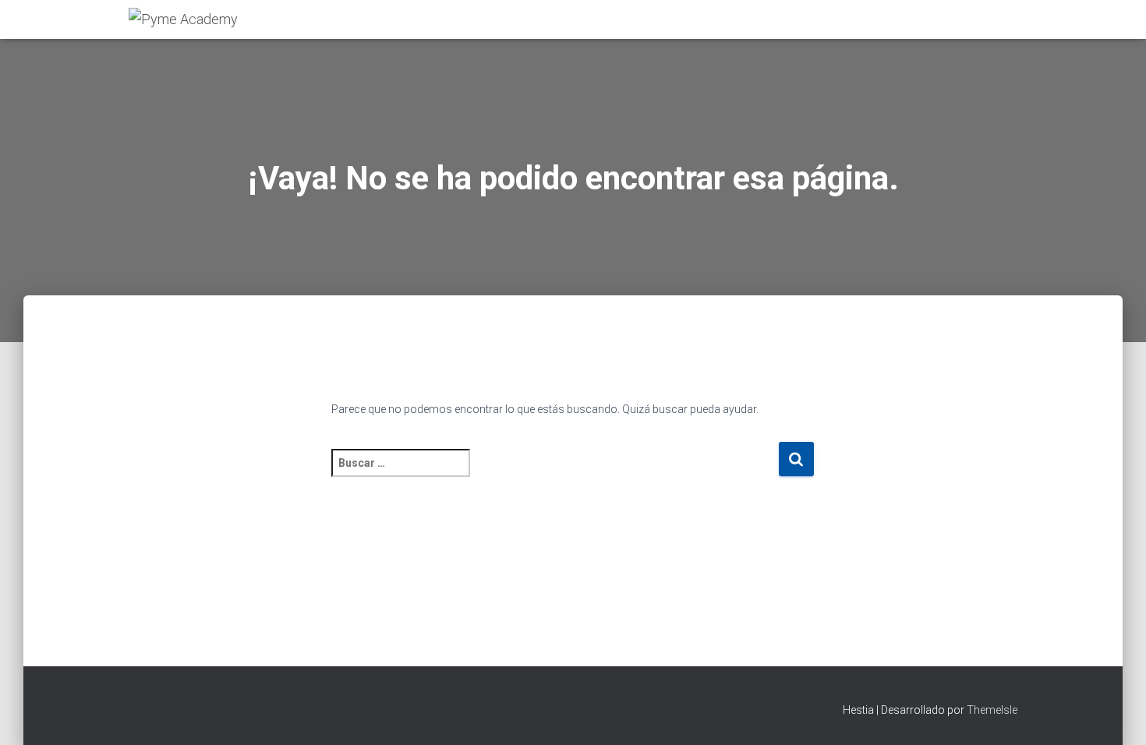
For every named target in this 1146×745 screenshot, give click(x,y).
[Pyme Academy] (183, 19)
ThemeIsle (992, 710)
